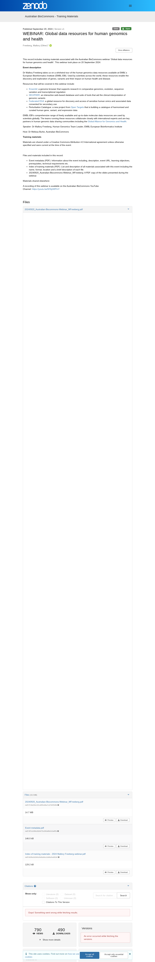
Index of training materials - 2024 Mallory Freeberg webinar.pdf (55, 854)
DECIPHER (34, 95)
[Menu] (130, 5)
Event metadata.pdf (34, 828)
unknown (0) (70, 898)
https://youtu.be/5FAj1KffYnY (45, 189)
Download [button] (124, 820)
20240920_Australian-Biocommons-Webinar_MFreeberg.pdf (54, 802)
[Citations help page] (35, 886)
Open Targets (77, 107)
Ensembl (33, 89)
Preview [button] (110, 820)
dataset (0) (70, 894)
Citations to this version (58, 902)
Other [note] (116, 29)
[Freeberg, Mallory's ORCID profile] (50, 45)
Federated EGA (36, 101)
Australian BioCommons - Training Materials (51, 16)
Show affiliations (124, 50)
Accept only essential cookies (113, 955)
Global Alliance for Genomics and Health (106, 121)
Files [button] (31, 795)
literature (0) (52, 894)
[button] (77, 209)
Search (123, 895)
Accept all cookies (89, 955)
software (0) (52, 898)
